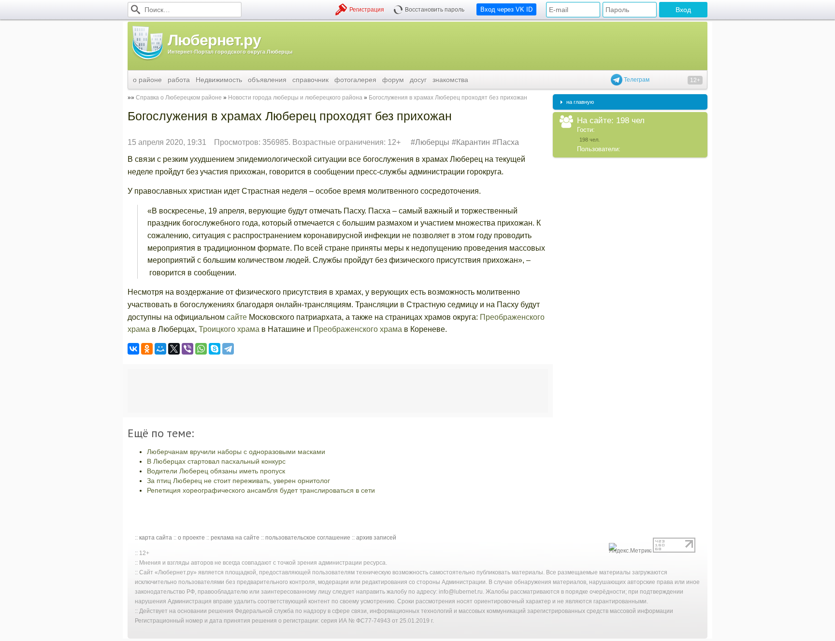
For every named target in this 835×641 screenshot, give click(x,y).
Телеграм (635, 79)
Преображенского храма (357, 329)
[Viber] (187, 349)
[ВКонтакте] (133, 349)
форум (393, 80)
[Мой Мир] (160, 349)
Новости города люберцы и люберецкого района (295, 97)
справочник (310, 80)
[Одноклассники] (147, 349)
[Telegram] (228, 349)
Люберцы (432, 142)
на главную (580, 102)
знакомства (450, 80)
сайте (237, 317)
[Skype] (214, 349)
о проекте (191, 537)
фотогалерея (355, 80)
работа (179, 80)
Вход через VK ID (506, 9)
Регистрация (366, 9)
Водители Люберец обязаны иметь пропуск (216, 471)
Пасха (508, 142)
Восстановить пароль (434, 9)
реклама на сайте (235, 537)
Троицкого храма (230, 329)
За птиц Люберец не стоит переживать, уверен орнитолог (238, 480)
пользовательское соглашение (307, 537)
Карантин (473, 142)
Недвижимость (219, 80)
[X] (174, 349)
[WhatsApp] (201, 349)
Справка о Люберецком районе (179, 97)
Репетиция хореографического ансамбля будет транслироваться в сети (261, 490)
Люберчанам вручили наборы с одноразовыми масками (236, 452)
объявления (267, 80)
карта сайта (155, 537)
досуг (418, 80)
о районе (147, 80)
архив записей (376, 537)
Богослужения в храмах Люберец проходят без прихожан (448, 97)
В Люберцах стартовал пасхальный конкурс (216, 461)
